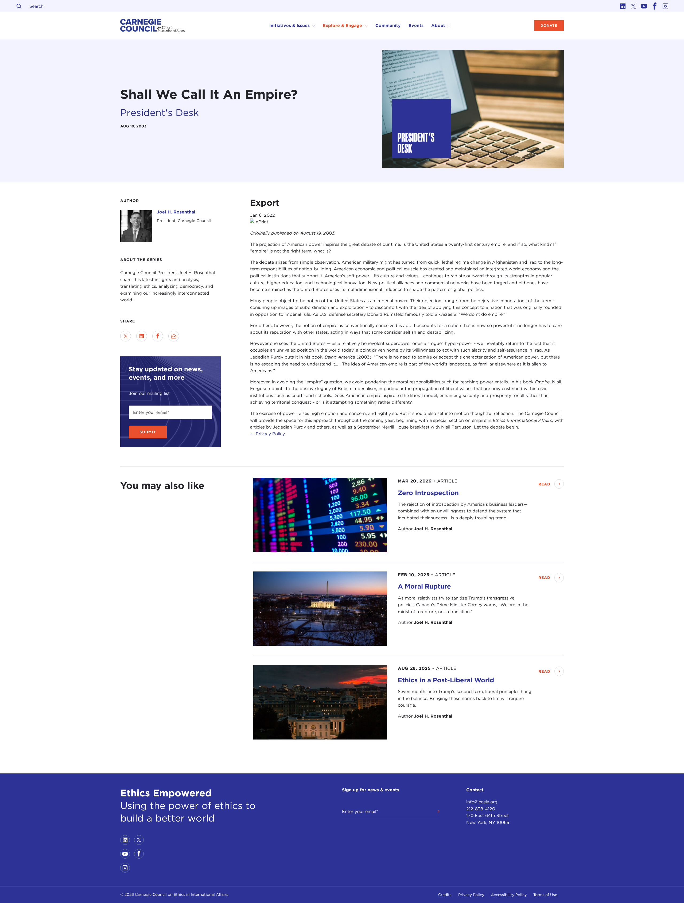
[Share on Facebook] (157, 336)
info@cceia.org (482, 801)
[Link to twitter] (633, 6)
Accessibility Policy (509, 895)
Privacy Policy (471, 895)
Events (416, 25)
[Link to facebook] (654, 6)
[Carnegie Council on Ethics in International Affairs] (153, 25)
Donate (549, 26)
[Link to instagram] (665, 6)
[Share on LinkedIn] (141, 336)
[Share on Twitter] (125, 336)
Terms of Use (545, 895)
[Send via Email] (173, 336)
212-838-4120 (480, 808)
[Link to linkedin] (622, 6)
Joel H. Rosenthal (176, 212)
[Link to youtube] (644, 6)
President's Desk (159, 112)
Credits (445, 895)
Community (388, 25)
